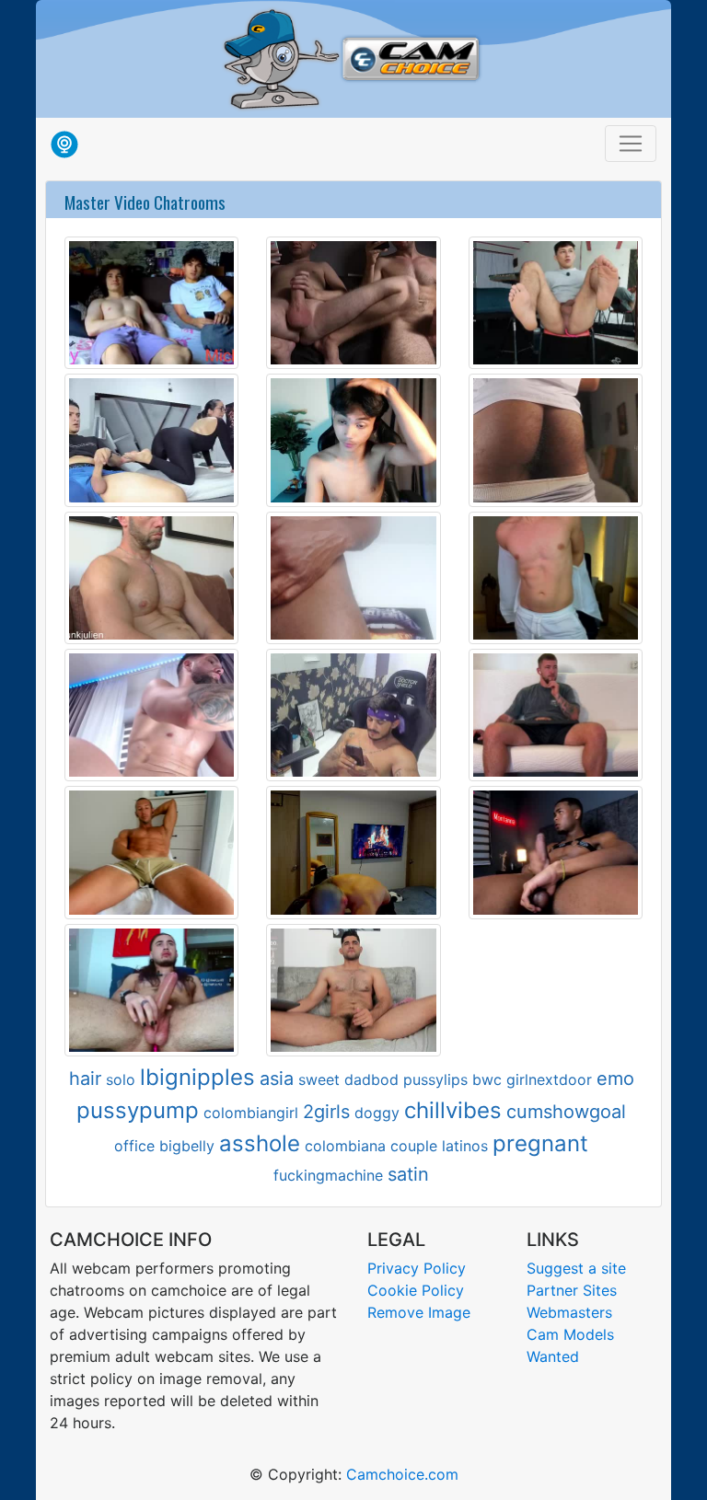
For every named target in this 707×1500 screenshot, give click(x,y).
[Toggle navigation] (630, 143)
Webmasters (569, 1312)
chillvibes (453, 1110)
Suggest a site (576, 1268)
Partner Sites (572, 1290)
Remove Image (418, 1312)
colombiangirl (250, 1112)
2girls (326, 1112)
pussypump (137, 1110)
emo (615, 1078)
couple (413, 1146)
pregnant (540, 1143)
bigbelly (186, 1146)
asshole (259, 1143)
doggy (377, 1112)
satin (408, 1174)
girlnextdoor (549, 1079)
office (134, 1146)
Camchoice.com (402, 1474)
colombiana (345, 1146)
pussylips (435, 1079)
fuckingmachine (328, 1175)
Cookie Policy (415, 1290)
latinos (465, 1146)
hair (85, 1078)
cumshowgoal (566, 1112)
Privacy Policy (416, 1268)
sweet (319, 1079)
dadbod (371, 1079)
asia (277, 1078)
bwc (487, 1079)
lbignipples (197, 1077)
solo (120, 1079)
